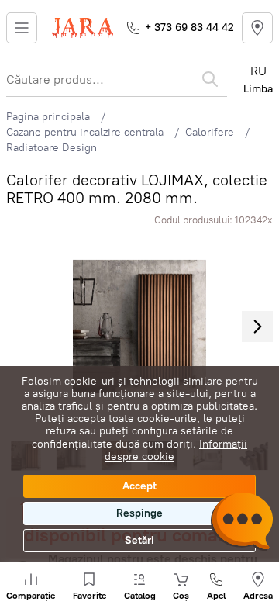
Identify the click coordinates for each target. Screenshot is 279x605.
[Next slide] (257, 326)
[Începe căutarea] (210, 79)
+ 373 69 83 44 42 (189, 27)
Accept (139, 486)
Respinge (139, 513)
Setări (139, 540)
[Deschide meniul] (21, 27)
